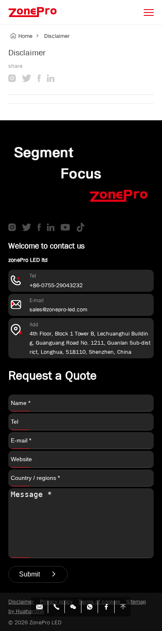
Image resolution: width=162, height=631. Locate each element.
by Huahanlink (26, 611)
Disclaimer (57, 36)
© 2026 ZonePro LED (34, 622)
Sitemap (136, 601)
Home (25, 36)
